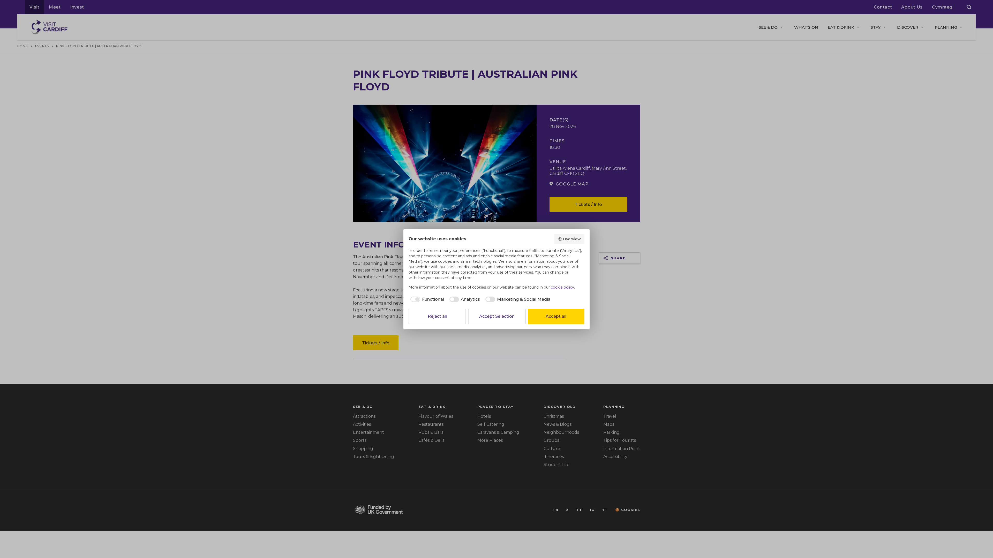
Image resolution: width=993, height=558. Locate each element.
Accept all (556, 316)
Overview (572, 239)
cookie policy (562, 287)
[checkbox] (426, 299)
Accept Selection (497, 316)
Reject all (437, 316)
